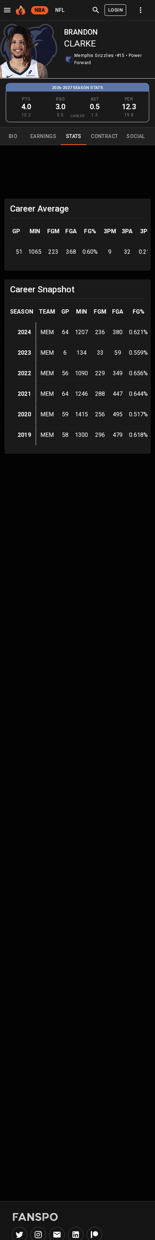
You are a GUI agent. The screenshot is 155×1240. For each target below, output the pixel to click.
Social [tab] (136, 136)
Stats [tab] (73, 136)
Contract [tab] (104, 136)
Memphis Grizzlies (94, 55)
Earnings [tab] (43, 136)
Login (115, 10)
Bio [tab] (13, 136)
